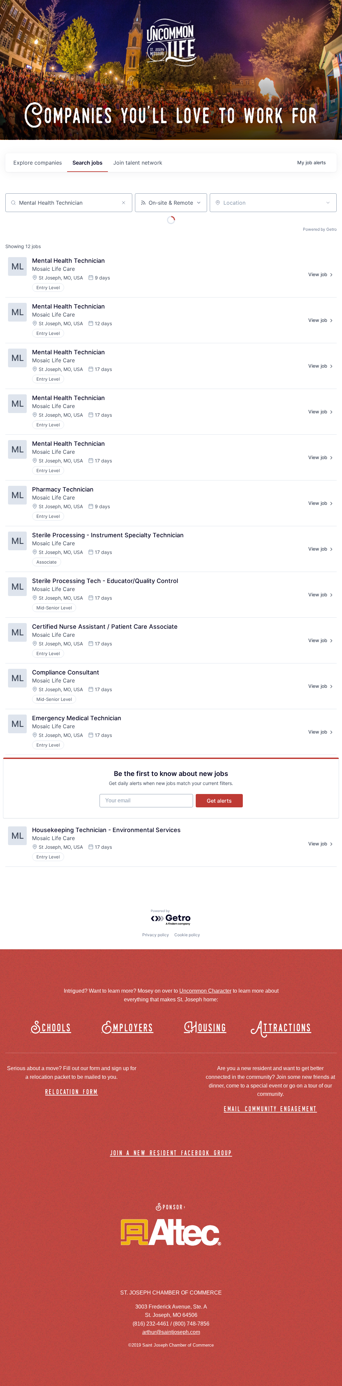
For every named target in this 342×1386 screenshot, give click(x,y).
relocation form (71, 1092)
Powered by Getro (320, 229)
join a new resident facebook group (171, 1153)
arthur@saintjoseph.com (171, 1332)
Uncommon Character (205, 991)
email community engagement (270, 1109)
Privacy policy (155, 934)
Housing (205, 1028)
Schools (51, 1028)
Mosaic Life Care (53, 268)
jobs (87, 162)
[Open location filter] (328, 202)
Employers (127, 1028)
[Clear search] (123, 202)
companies (37, 162)
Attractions (284, 1028)
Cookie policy (187, 934)
